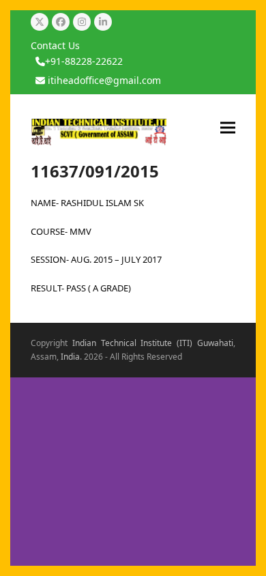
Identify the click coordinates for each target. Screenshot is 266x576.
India (70, 356)
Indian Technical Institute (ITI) (132, 343)
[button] (227, 127)
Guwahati (215, 343)
